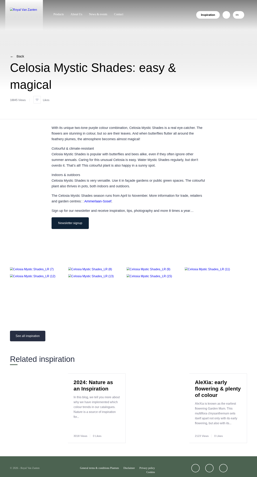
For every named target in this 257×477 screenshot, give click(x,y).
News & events (98, 14)
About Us (76, 14)
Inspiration (208, 14)
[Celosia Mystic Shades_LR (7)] (32, 269)
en (237, 15)
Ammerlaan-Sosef (97, 201)
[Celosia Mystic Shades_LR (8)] (90, 269)
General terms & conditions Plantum (99, 468)
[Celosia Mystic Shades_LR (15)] (149, 276)
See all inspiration (28, 336)
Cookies (150, 472)
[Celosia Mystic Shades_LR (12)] (32, 276)
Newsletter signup (70, 223)
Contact (118, 14)
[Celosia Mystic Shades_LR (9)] (148, 269)
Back (20, 56)
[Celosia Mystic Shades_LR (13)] (91, 276)
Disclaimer (129, 468)
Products (58, 14)
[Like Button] (37, 99)
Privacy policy (147, 468)
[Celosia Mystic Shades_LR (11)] (207, 269)
